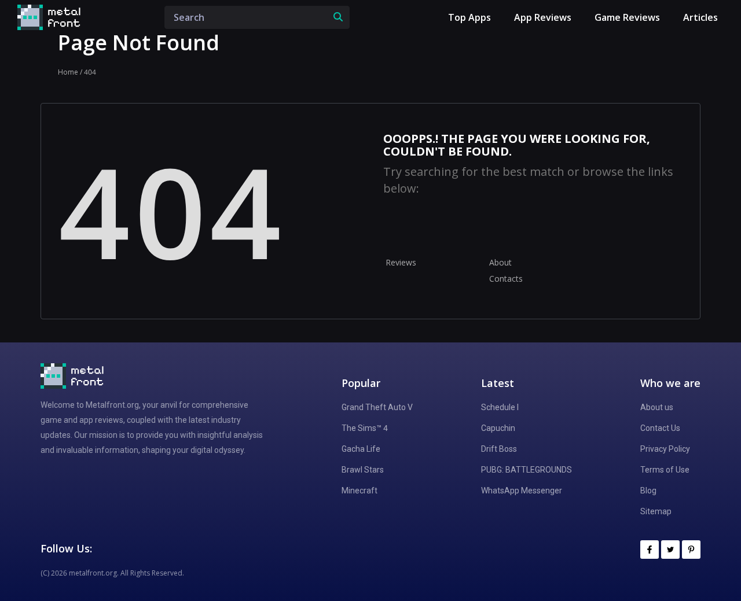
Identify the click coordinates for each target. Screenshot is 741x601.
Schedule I (500, 407)
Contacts (506, 278)
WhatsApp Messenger (521, 490)
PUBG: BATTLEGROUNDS (526, 469)
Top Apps (469, 17)
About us (656, 407)
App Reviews (542, 17)
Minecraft (359, 490)
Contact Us (660, 428)
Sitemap (656, 511)
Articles (700, 17)
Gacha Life (361, 448)
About (500, 262)
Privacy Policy (665, 448)
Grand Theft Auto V (377, 407)
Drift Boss (499, 448)
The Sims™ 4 (365, 428)
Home (68, 72)
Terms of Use (664, 469)
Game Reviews (627, 17)
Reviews (401, 262)
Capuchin (498, 428)
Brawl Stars (363, 469)
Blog (648, 490)
